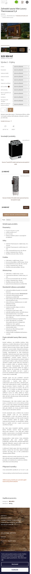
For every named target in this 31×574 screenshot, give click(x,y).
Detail (26, 172)
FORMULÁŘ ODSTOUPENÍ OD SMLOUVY (10, 522)
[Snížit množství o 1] (7, 111)
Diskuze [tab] (8, 220)
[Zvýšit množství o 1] (7, 109)
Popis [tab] (3, 220)
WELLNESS (11, 501)
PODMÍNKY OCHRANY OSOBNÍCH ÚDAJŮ (11, 520)
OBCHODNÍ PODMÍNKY (6, 518)
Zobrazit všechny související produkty (15, 215)
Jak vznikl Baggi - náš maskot (8, 533)
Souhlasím (15, 570)
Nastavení (15, 564)
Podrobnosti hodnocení (22, 16)
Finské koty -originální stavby (8, 541)
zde (2, 560)
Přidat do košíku (10, 110)
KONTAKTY (4, 516)
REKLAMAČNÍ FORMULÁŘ (7, 524)
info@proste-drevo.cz (9, 550)
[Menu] (27, 2)
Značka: (7, 17)
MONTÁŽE (3, 537)
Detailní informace (5, 121)
